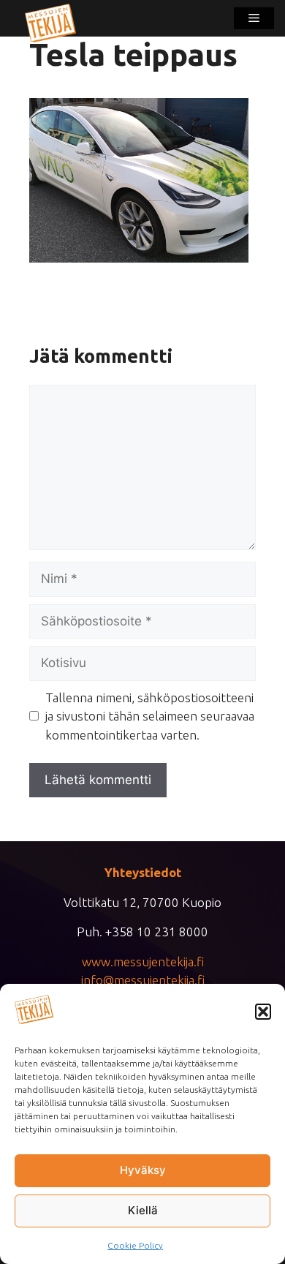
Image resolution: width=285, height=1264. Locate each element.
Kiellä (143, 1210)
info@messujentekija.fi (143, 980)
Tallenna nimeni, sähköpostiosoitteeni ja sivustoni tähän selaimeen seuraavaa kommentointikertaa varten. (149, 716)
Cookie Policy (135, 1245)
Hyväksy (143, 1170)
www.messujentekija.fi (143, 961)
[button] (263, 1011)
